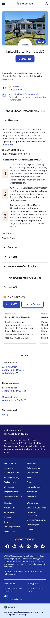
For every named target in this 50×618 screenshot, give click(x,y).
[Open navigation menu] (3, 3)
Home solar (9, 468)
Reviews (12, 286)
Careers (7, 517)
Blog (29, 482)
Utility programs (33, 524)
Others (30, 529)
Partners (12, 256)
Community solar (11, 473)
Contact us (8, 522)
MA (3, 414)
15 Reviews (16, 86)
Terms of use (9, 583)
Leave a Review (32, 304)
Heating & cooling (11, 477)
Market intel (32, 491)
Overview (13, 119)
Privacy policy (33, 583)
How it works (9, 512)
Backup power (10, 482)
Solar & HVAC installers (36, 508)
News (29, 477)
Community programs (36, 520)
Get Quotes (25, 58)
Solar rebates (32, 473)
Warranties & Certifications (23, 266)
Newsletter (31, 496)
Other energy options (13, 496)
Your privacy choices (13, 599)
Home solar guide (34, 487)
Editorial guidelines (12, 526)
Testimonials (9, 531)
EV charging (9, 487)
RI (7, 414)
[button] (25, 79)
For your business (11, 491)
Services (12, 247)
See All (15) (11, 304)
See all (41, 42)
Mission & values (10, 508)
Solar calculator (33, 468)
